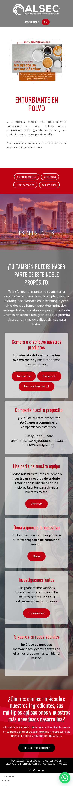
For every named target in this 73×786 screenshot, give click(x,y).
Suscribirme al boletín (36, 748)
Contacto (32, 22)
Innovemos (36, 613)
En (45, 22)
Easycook (49, 376)
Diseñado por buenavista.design (23, 764)
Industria (23, 376)
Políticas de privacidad (54, 764)
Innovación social (36, 386)
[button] (64, 777)
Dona (36, 556)
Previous (5, 222)
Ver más (36, 504)
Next (68, 222)
